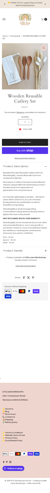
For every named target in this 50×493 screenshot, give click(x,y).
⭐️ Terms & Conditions (12, 432)
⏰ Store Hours (9, 414)
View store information (26, 266)
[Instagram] (10, 462)
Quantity (25, 117)
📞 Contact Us (8, 417)
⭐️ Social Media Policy (12, 440)
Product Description (15, 166)
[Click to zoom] (44, 48)
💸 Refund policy (9, 422)
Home (5, 36)
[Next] (45, 4)
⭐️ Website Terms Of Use (13, 435)
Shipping (20, 112)
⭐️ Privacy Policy (9, 438)
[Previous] (5, 4)
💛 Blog (5, 411)
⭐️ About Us (7, 409)
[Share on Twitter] (28, 277)
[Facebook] (3, 462)
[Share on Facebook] (24, 277)
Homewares (15, 36)
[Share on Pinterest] (33, 277)
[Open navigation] (4, 19)
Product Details (13, 250)
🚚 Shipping (7, 419)
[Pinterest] (7, 462)
